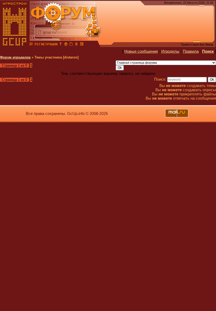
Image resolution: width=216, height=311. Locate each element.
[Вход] (60, 45)
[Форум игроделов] (31, 45)
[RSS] (81, 45)
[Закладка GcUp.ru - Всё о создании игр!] (71, 45)
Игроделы (170, 51)
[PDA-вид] (76, 45)
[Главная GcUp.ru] (15, 45)
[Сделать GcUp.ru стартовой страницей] (65, 45)
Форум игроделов (15, 57)
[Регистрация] (46, 45)
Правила (191, 51)
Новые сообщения (141, 51)
